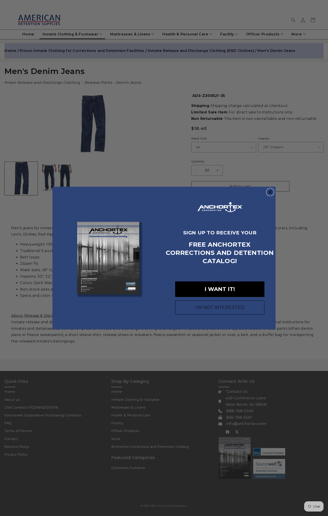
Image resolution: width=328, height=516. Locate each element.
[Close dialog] (270, 192)
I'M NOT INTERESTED (219, 307)
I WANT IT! (220, 289)
